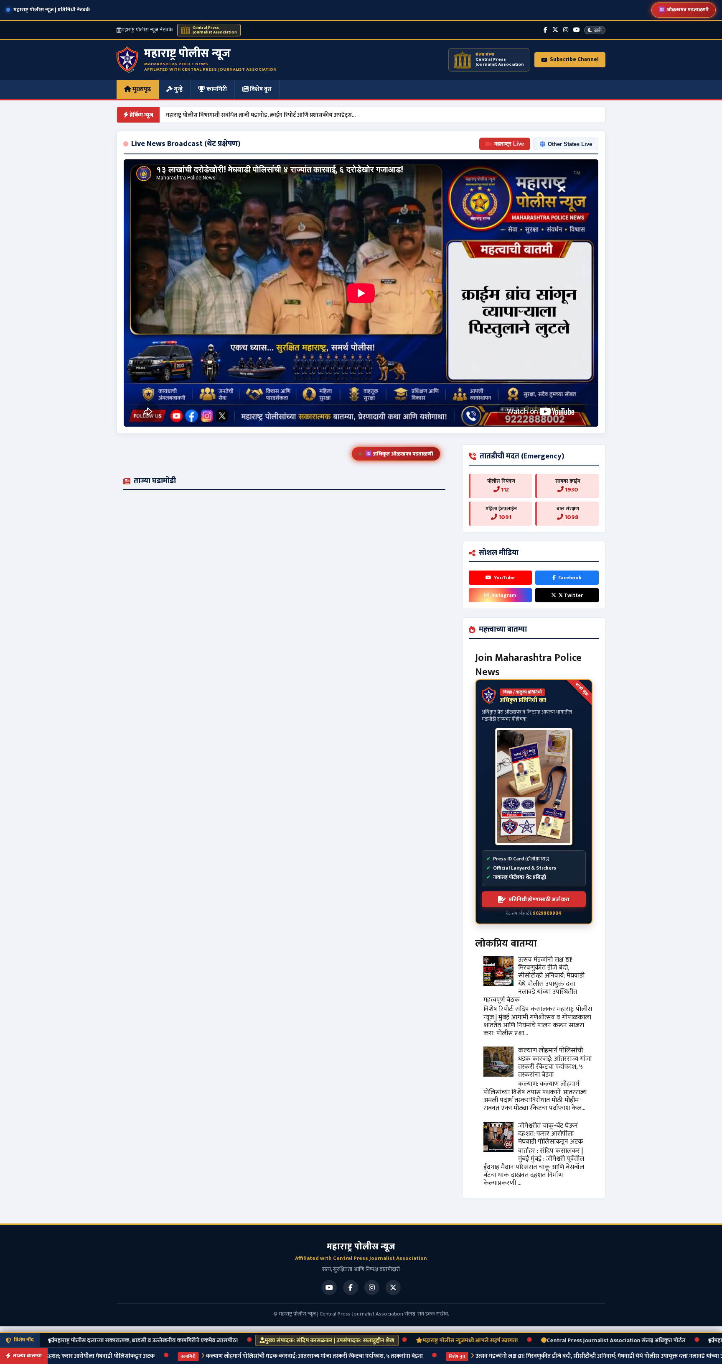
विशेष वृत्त (260, 89)
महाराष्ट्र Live (509, 144)
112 (504, 489)
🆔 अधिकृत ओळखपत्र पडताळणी (399, 453)
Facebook (570, 577)
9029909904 (547, 913)
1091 (504, 517)
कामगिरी (216, 89)
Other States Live (570, 144)
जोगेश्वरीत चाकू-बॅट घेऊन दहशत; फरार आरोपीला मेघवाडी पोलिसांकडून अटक (550, 1133)
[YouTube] (329, 1287)
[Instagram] (565, 30)
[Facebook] (545, 30)
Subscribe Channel (574, 59)
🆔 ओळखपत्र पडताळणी (683, 9)
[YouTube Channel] (576, 30)
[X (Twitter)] (555, 30)
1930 (571, 489)
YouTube (504, 577)
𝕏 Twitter (571, 595)
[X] (393, 1287)
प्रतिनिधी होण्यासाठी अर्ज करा (539, 899)
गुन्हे (178, 89)
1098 (571, 517)
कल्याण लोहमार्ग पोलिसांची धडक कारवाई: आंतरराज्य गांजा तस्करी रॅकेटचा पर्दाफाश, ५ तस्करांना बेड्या (555, 1062)
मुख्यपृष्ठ (141, 89)
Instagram (503, 595)
